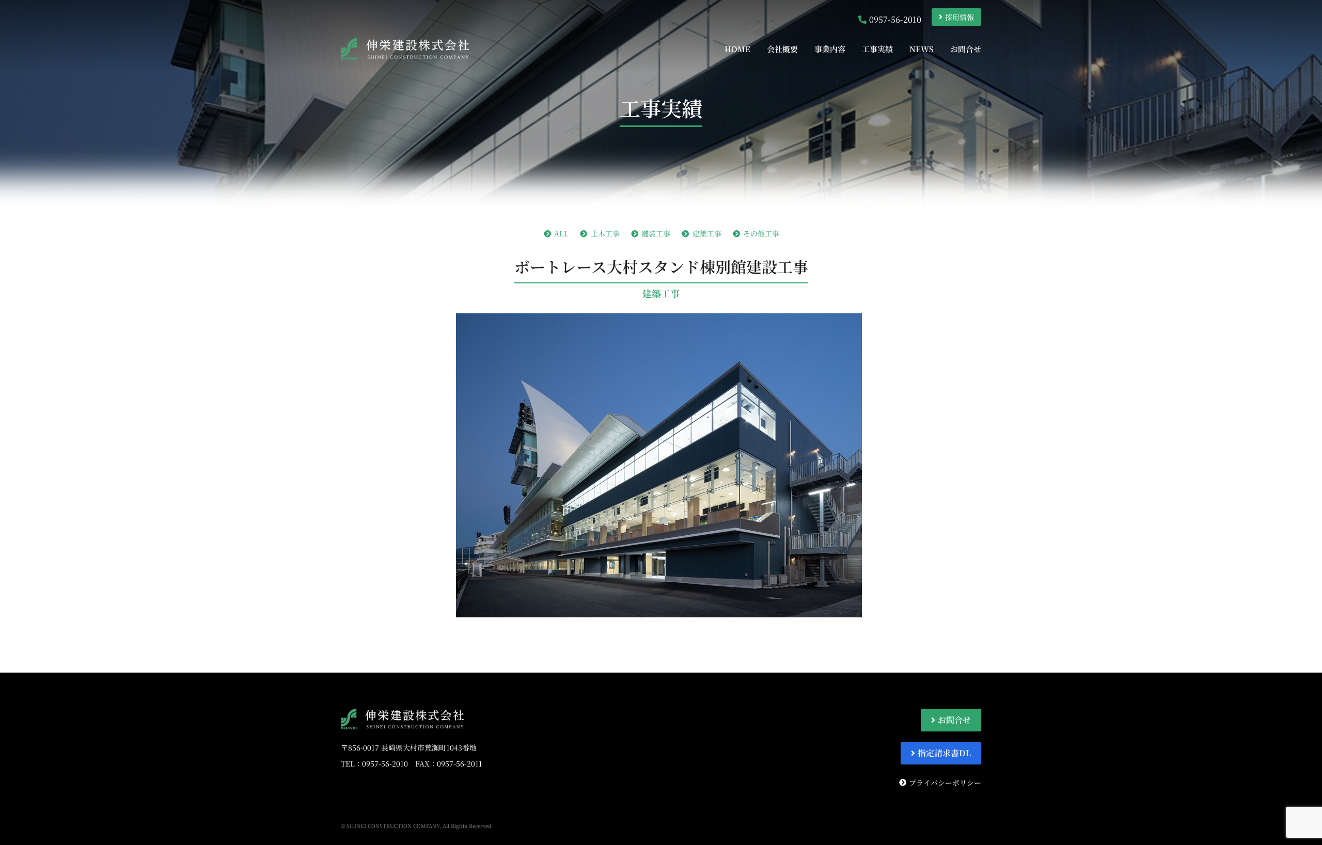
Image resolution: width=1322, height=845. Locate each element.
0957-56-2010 (385, 763)
